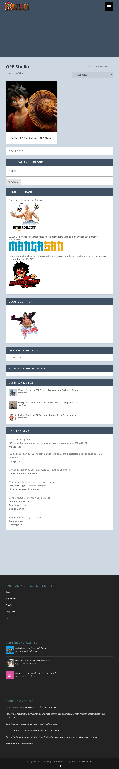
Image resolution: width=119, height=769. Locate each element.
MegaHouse (11, 598)
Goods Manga (16, 508)
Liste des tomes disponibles (24, 489)
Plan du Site (87, 761)
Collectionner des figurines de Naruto (31, 648)
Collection (32, 651)
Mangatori (15, 461)
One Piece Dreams (18, 505)
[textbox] (62, 171)
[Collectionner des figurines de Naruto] (10, 650)
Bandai (9, 605)
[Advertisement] (59, 35)
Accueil (91, 66)
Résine (99, 66)
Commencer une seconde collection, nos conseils (36, 673)
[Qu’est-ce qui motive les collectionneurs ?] (10, 663)
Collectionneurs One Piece (23, 473)
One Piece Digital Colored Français (27, 485)
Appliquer (13, 181)
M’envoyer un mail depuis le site (19, 743)
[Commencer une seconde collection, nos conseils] (10, 675)
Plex (7, 618)
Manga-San (15, 446)
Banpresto (10, 611)
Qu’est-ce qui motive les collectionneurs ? (32, 660)
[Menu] (109, 6)
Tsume (8, 592)
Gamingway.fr (16, 524)
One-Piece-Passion (19, 501)
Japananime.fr (17, 520)
